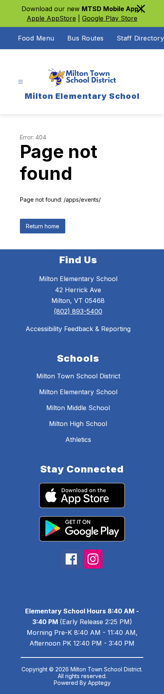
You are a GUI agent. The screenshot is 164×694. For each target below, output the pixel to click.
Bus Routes (85, 38)
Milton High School (78, 424)
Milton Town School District (78, 376)
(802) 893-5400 (78, 311)
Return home (42, 226)
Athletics (78, 439)
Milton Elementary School (78, 392)
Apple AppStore (51, 18)
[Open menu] (20, 82)
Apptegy (99, 682)
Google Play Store (109, 18)
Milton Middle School (78, 408)
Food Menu (36, 38)
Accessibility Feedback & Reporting (78, 329)
